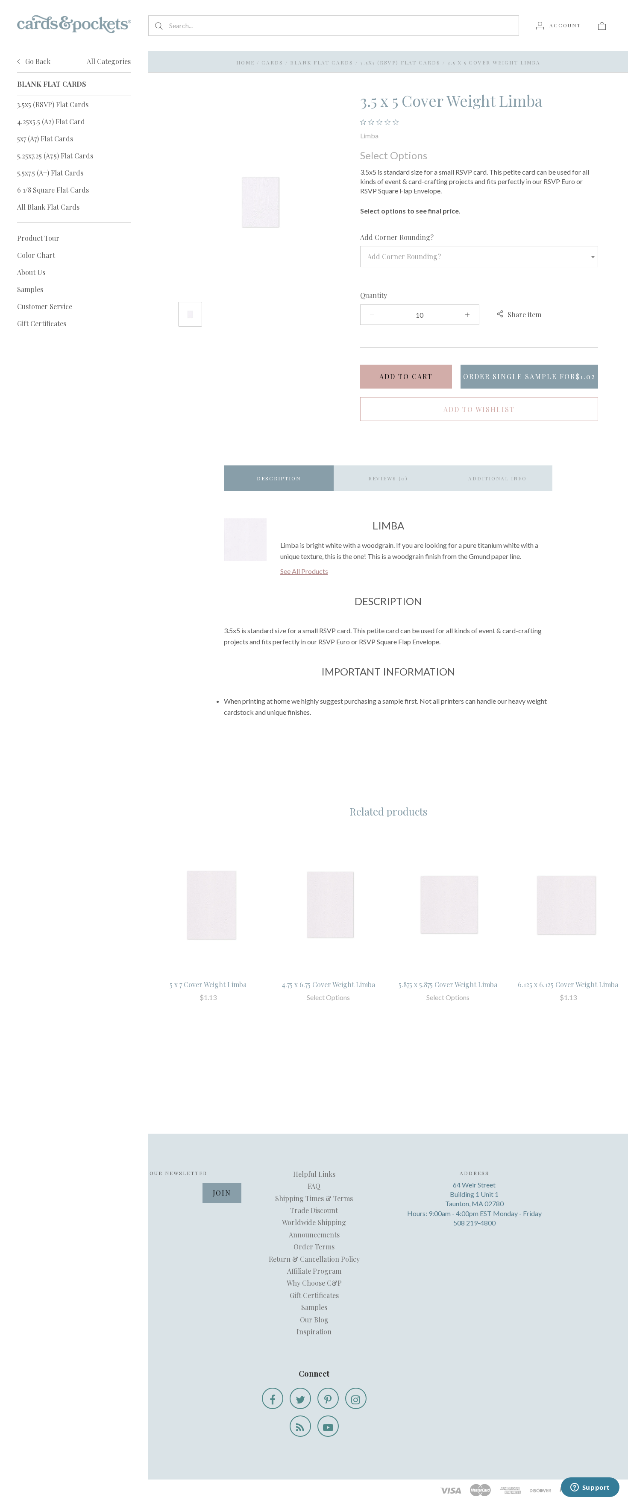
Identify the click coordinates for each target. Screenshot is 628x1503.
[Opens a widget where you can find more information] (590, 1488)
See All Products (304, 571)
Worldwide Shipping (314, 1222)
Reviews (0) (388, 478)
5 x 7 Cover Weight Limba (208, 984)
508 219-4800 (474, 1223)
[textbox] (479, 256)
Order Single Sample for (529, 376)
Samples (30, 289)
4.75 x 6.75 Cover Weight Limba (328, 984)
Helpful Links (314, 1174)
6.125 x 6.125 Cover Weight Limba (568, 984)
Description (279, 478)
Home (245, 62)
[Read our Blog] (300, 1426)
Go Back (36, 61)
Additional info (497, 478)
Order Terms (314, 1246)
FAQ (314, 1185)
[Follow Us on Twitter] (300, 1398)
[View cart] (602, 25)
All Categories (109, 61)
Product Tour (38, 238)
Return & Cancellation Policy (314, 1258)
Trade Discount (314, 1210)
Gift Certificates (41, 323)
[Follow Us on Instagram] (356, 1398)
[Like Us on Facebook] (272, 1398)
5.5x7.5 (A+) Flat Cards (50, 172)
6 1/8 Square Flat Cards (53, 189)
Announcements (314, 1234)
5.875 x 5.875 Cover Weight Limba (448, 984)
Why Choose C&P (314, 1282)
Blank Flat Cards (321, 62)
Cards (272, 62)
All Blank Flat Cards (48, 206)
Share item (524, 314)
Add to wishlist (479, 409)
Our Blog (314, 1319)
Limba (369, 136)
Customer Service (44, 306)
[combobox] (479, 256)
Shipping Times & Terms (314, 1198)
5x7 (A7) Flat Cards (45, 138)
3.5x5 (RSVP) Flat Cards (52, 104)
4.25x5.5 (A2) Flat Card (51, 121)
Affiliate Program (314, 1270)
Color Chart (36, 255)
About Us (31, 272)
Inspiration (314, 1331)
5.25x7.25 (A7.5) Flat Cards (55, 155)
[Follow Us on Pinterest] (328, 1398)
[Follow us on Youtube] (328, 1426)
